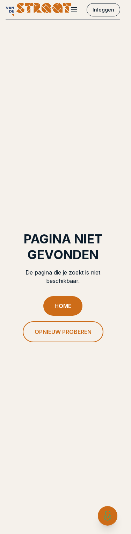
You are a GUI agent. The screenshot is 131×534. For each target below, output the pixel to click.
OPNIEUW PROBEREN (63, 331)
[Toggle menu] (74, 10)
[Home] (38, 10)
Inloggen (103, 10)
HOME (62, 305)
